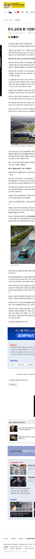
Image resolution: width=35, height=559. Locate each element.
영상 (15, 12)
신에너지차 (21, 365)
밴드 (17, 37)
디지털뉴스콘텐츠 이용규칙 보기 (19, 380)
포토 (22, 12)
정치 (27, 12)
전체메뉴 (5, 12)
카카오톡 (9, 37)
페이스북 (12, 37)
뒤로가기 (13, 384)
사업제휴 (20, 538)
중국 (13, 365)
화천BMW (30, 365)
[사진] (18, 469)
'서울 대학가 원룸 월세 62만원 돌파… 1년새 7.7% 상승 (20, 514)
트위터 (14, 37)
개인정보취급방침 (30, 538)
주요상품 (13, 538)
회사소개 (5, 538)
